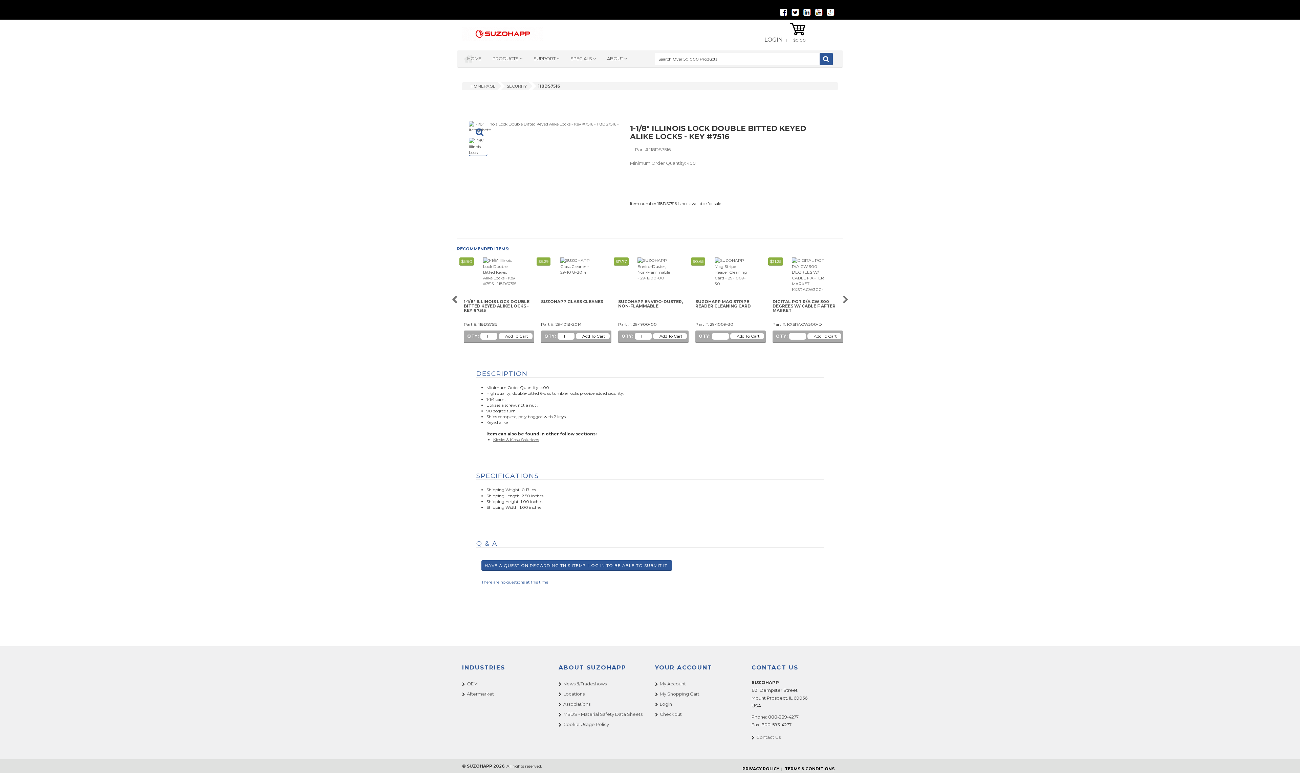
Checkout (671, 714)
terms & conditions (810, 768)
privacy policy (760, 768)
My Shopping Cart (679, 694)
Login (773, 40)
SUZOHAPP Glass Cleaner (572, 301)
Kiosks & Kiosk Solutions (516, 439)
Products (506, 58)
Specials (581, 58)
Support (545, 58)
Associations (576, 704)
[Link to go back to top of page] (1286, 759)
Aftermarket (480, 694)
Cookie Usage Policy (586, 724)
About (615, 58)
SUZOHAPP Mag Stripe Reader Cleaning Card (723, 304)
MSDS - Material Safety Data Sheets (603, 714)
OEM (472, 683)
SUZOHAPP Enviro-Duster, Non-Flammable (650, 304)
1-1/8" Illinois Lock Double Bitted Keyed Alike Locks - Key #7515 (496, 306)
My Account (673, 683)
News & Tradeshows (585, 683)
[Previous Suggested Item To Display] (454, 300)
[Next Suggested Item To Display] (845, 300)
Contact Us (768, 737)
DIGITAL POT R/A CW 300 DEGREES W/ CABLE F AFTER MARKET (804, 306)
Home (474, 58)
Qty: (473, 336)
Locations (574, 694)
